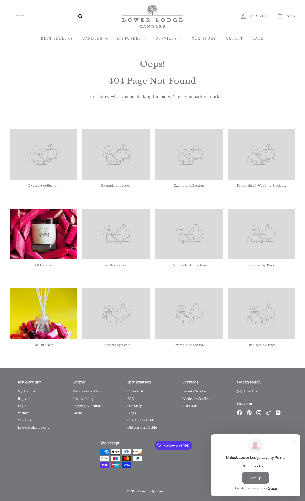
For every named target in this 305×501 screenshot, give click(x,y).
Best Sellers (57, 38)
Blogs (131, 413)
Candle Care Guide (140, 420)
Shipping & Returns (87, 406)
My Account (26, 391)
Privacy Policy (83, 399)
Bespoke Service (194, 391)
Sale (258, 38)
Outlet (234, 38)
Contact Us (135, 391)
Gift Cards (189, 406)
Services (167, 38)
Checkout (24, 420)
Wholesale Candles (195, 399)
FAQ (130, 399)
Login (22, 406)
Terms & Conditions (87, 391)
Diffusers (130, 38)
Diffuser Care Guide (142, 427)
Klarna (77, 413)
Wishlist (23, 413)
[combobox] (48, 16)
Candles (93, 38)
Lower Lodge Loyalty (33, 427)
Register (24, 399)
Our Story (204, 38)
